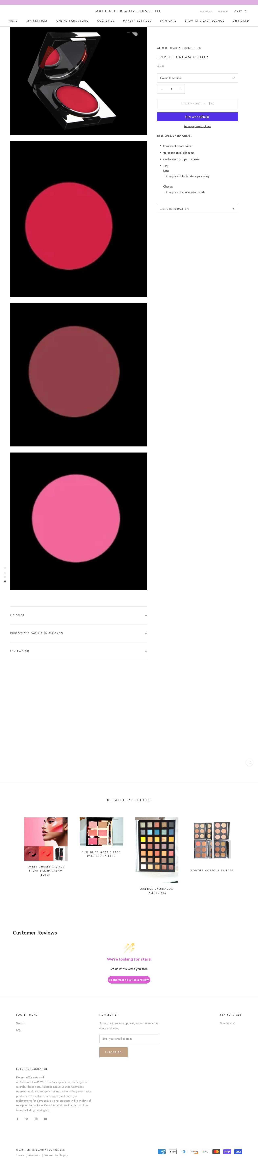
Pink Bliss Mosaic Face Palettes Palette (101, 854)
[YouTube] (45, 1119)
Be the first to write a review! (129, 980)
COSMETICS (106, 21)
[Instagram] (36, 1119)
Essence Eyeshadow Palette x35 (156, 891)
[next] (245, 854)
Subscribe (113, 1052)
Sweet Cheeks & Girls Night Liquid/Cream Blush (45, 871)
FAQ (18, 1030)
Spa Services (228, 1023)
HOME (13, 21)
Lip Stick (17, 615)
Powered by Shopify (56, 1155)
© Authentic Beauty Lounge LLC (40, 1149)
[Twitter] (26, 1119)
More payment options (197, 126)
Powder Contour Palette (212, 870)
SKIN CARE (168, 21)
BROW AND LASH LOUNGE (204, 21)
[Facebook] (17, 1119)
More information (174, 209)
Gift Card (241, 21)
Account (206, 11)
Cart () (241, 11)
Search (223, 11)
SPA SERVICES (37, 21)
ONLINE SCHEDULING (72, 21)
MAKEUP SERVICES (137, 21)
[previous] (12, 854)
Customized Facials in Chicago (36, 633)
